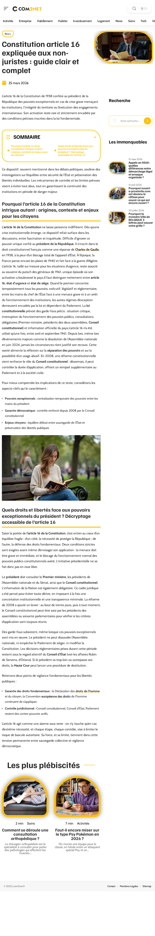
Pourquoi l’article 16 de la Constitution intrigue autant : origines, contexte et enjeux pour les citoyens (29, 150)
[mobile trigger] (7, 8)
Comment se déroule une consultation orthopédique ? (25, 834)
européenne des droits (56, 696)
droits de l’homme (88, 691)
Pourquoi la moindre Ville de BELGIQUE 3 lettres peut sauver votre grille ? (141, 219)
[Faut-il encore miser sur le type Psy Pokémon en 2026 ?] (77, 796)
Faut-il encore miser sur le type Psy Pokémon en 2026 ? (77, 834)
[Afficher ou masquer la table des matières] (68, 137)
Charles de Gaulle (87, 249)
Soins (31, 823)
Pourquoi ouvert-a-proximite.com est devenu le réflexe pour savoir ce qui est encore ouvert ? (140, 195)
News (8, 33)
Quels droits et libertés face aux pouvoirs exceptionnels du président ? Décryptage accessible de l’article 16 (75, 150)
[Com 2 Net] (27, 8)
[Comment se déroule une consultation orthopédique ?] (25, 796)
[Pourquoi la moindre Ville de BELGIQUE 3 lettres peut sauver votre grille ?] (117, 217)
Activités (83, 823)
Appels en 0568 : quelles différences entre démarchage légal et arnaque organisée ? (140, 170)
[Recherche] (134, 8)
